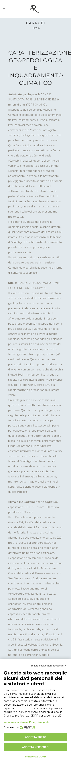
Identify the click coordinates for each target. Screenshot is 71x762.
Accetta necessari (35, 747)
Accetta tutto (35, 737)
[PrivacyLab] (27, 727)
